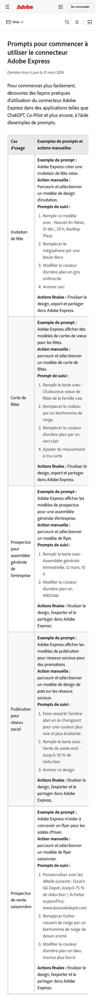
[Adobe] (25, 7)
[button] (60, 7)
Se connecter (80, 7)
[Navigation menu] (7, 7)
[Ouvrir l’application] (89, 22)
